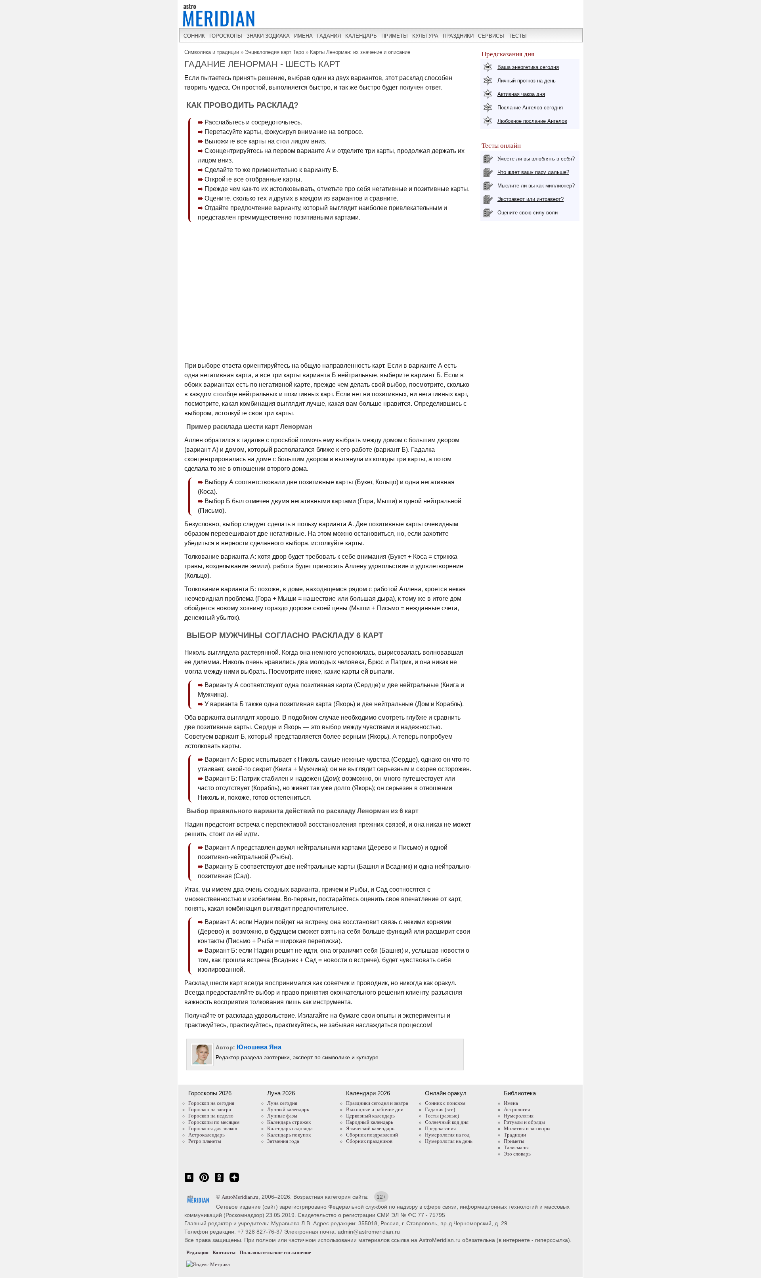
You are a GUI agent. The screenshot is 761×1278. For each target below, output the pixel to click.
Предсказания (440, 1128)
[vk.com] (189, 1181)
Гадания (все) (440, 1109)
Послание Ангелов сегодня (530, 108)
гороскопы (225, 36)
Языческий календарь (370, 1128)
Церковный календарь (370, 1116)
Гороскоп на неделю (210, 1116)
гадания (329, 36)
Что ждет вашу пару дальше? (533, 172)
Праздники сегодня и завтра (377, 1103)
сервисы (491, 36)
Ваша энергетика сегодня (528, 67)
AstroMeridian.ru (240, 1197)
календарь (361, 36)
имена (303, 36)
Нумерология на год (447, 1135)
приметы (394, 36)
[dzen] (234, 1181)
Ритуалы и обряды (524, 1122)
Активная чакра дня (521, 94)
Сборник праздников (369, 1141)
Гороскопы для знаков (212, 1128)
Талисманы (516, 1147)
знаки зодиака (268, 36)
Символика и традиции (211, 52)
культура (425, 36)
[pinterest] (204, 1181)
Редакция (197, 1252)
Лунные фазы (282, 1116)
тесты (518, 36)
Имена (511, 1103)
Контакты (223, 1252)
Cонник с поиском (445, 1103)
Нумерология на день (448, 1141)
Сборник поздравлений (372, 1135)
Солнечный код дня (446, 1122)
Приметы (514, 1141)
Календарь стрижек (289, 1122)
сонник (194, 36)
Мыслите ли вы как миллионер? (536, 186)
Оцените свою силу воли (527, 213)
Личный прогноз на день (526, 81)
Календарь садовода (290, 1128)
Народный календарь (369, 1122)
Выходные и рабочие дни (374, 1109)
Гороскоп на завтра (209, 1109)
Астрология (517, 1109)
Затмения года (283, 1141)
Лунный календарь (288, 1109)
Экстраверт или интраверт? (530, 199)
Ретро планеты (204, 1141)
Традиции (515, 1135)
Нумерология (518, 1116)
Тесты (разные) (442, 1116)
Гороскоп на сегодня (211, 1103)
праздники (458, 36)
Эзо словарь (517, 1154)
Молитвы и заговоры (527, 1128)
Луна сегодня (282, 1103)
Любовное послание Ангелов (532, 121)
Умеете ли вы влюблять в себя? (536, 159)
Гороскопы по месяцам (213, 1122)
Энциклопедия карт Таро (274, 52)
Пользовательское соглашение (275, 1252)
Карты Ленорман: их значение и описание (360, 52)
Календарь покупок (289, 1135)
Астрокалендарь (206, 1135)
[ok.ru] (219, 1181)
